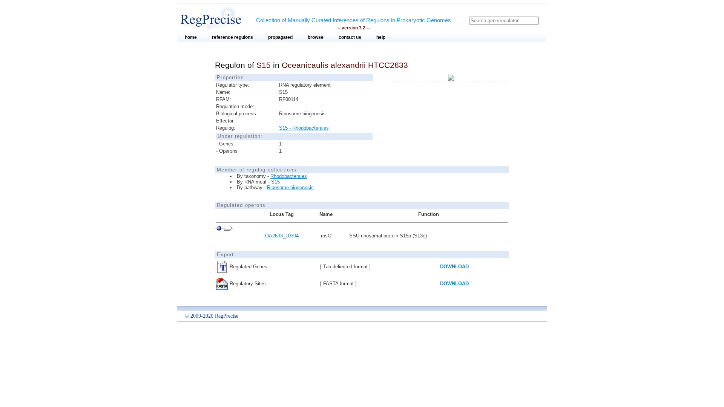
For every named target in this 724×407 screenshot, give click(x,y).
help (380, 37)
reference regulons (232, 37)
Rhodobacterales (288, 176)
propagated (280, 37)
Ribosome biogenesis (290, 187)
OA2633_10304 (282, 236)
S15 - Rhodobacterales (304, 128)
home (191, 37)
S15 (275, 182)
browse (316, 37)
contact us (350, 37)
